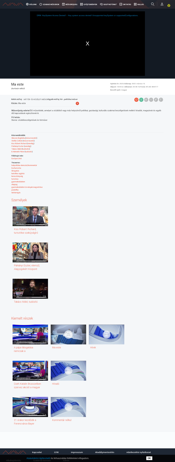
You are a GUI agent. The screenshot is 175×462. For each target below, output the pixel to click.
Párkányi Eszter (17, 146)
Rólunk (33, 4)
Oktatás (127, 4)
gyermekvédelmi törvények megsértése (27, 187)
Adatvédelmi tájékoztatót (39, 458)
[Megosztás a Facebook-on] (156, 100)
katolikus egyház (18, 173)
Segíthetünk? (110, 4)
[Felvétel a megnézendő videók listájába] (141, 100)
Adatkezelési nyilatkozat (138, 452)
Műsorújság (71, 4)
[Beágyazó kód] (151, 100)
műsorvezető (31, 138)
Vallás (140, 4)
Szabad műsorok (51, 4)
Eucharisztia (16, 168)
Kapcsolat (37, 452)
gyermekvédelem (18, 181)
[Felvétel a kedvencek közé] (136, 100)
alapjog (14, 184)
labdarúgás (16, 192)
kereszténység (17, 176)
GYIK (56, 452)
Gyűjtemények (90, 4)
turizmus (14, 179)
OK (149, 458)
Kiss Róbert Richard (19, 143)
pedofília (14, 189)
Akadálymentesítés (104, 452)
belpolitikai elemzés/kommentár (24, 165)
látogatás (15, 170)
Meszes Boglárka (18, 138)
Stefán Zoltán (16, 140)
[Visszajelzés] (161, 100)
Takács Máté (16, 148)
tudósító (25, 148)
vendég (31, 143)
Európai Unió (16, 158)
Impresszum (77, 452)
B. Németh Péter (17, 151)
